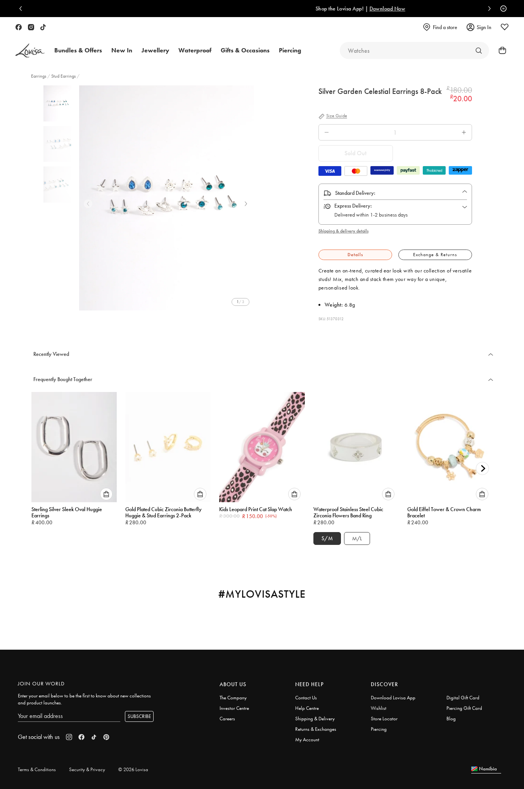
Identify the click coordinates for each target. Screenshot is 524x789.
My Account (307, 739)
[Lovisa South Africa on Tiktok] (43, 27)
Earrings (39, 76)
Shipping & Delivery (315, 718)
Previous (88, 204)
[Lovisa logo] (30, 50)
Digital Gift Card (462, 697)
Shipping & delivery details (343, 231)
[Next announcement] (488, 9)
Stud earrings (63, 76)
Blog (451, 718)
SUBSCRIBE (139, 716)
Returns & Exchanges (315, 729)
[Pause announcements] (501, 8)
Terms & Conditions (37, 769)
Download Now (328, 8)
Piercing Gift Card (464, 708)
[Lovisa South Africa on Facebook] (19, 27)
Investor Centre (234, 708)
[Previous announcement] (22, 9)
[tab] (355, 255)
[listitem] (166, 197)
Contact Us (306, 697)
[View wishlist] (504, 27)
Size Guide (336, 116)
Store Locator (384, 718)
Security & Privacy (87, 769)
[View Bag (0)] (499, 50)
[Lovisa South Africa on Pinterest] (106, 737)
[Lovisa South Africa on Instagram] (31, 27)
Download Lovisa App (393, 697)
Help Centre (307, 708)
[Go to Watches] (479, 50)
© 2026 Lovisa (133, 769)
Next (246, 204)
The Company (233, 697)
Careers (227, 718)
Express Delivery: (353, 206)
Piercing (379, 729)
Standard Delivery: (355, 193)
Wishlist (378, 708)
